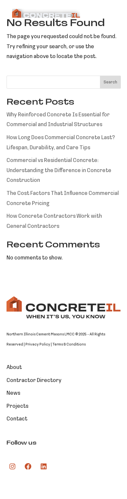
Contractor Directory (34, 380)
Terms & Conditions (69, 344)
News (13, 393)
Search (110, 82)
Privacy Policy (37, 344)
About (14, 367)
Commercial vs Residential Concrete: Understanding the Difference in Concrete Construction (59, 170)
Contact (17, 419)
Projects (17, 406)
